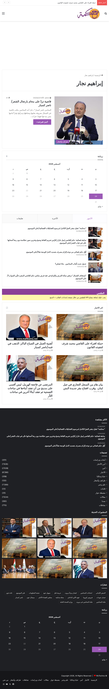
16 (13, 185)
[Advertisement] (54, 49)
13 (54, 185)
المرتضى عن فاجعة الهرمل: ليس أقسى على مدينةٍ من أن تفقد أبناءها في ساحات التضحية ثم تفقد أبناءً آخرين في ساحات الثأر (30, 390)
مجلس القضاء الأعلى (45, 597)
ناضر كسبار (19, 597)
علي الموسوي (20, 593)
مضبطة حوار (100, 493)
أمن (103, 468)
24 (96, 196)
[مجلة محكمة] (88, 13)
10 (96, 185)
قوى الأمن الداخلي (73, 597)
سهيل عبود (46, 593)
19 (68, 190)
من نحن (5, 680)
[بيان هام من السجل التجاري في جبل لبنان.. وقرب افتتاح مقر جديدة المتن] (79, 368)
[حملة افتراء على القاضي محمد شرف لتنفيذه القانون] (79, 327)
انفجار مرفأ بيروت (71, 593)
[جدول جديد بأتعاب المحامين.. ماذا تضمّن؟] (95, 267)
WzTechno (100, 676)
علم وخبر (101, 485)
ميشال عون (31, 597)
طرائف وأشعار (99, 480)
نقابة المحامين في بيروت (84, 602)
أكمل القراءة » (42, 122)
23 (13, 190)
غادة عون (9, 593)
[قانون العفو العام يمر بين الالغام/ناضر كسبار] (90, 528)
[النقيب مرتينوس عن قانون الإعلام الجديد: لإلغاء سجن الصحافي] (19, 568)
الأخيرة (55, 218)
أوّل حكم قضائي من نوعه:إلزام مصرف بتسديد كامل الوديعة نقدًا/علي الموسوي (56, 252)
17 (96, 190)
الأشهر (89, 218)
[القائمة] (3, 14)
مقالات (102, 497)
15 (27, 185)
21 (41, 190)
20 (54, 190)
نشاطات (102, 505)
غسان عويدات (101, 597)
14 (41, 185)
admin (47, 98)
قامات (103, 489)
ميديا (103, 501)
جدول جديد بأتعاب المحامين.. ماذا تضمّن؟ (70, 263)
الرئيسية (98, 75)
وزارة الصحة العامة (66, 602)
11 (82, 185)
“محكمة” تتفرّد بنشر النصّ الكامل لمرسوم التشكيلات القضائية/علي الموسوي (57, 228)
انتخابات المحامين (86, 593)
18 (82, 190)
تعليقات (20, 218)
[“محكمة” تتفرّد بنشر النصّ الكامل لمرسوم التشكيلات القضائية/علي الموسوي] (95, 232)
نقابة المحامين (101, 602)
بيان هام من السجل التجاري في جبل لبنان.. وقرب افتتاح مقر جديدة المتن (83, 386)
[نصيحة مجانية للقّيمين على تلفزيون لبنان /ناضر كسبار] (54, 528)
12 (68, 185)
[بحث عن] (105, 14)
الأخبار (103, 472)
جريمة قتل (57, 593)
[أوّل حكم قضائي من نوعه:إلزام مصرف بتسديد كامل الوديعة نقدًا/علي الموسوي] (95, 256)
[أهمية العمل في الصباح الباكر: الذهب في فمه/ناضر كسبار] (29, 327)
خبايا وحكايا (101, 476)
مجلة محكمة (60, 597)
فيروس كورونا (88, 597)
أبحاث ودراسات (99, 460)
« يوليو (100, 206)
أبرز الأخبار (101, 464)
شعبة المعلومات (34, 593)
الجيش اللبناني (101, 593)
